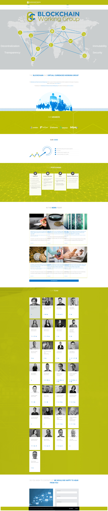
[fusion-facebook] (31, 336)
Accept (76, 508)
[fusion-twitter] (44, 314)
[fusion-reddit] (63, 380)
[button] (30, 127)
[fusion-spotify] (58, 381)
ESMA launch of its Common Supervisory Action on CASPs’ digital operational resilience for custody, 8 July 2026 (40, 232)
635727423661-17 (58, 83)
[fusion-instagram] (58, 314)
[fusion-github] (61, 314)
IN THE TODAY (54, 208)
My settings (71, 508)
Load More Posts (54, 280)
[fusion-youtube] (45, 314)
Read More (31, 243)
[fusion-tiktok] (71, 358)
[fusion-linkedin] (47, 314)
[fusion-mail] (31, 314)
